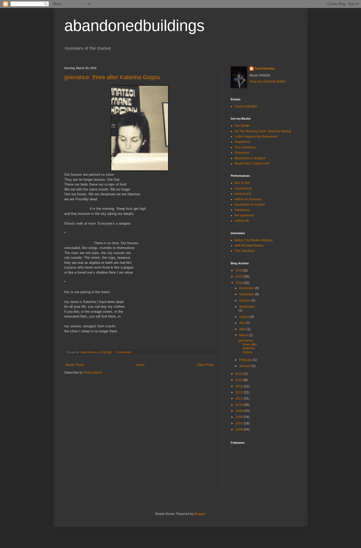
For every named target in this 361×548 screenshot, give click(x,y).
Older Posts (205, 365)
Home (140, 365)
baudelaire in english (250, 204)
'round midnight (246, 106)
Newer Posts (75, 365)
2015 (239, 374)
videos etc (242, 221)
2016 (239, 283)
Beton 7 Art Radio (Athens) (254, 240)
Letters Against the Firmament (256, 136)
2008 (239, 417)
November (247, 294)
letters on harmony (248, 199)
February (246, 360)
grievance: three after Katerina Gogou (112, 77)
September (247, 307)
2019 (239, 270)
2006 (239, 429)
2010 (239, 405)
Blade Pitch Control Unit (252, 163)
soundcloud (243, 188)
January (245, 366)
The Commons (245, 147)
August (244, 317)
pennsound (243, 194)
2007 (239, 423)
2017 (239, 276)
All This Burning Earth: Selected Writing (263, 131)
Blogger (199, 514)
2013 (239, 386)
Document (242, 153)
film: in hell (242, 183)
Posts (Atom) (93, 372)
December (247, 288)
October (245, 300)
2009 (239, 411)
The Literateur (245, 251)
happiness (242, 210)
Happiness (242, 142)
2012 (239, 392)
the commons (244, 215)
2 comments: (124, 352)
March (244, 335)
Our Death (242, 126)
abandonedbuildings (134, 25)
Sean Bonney (265, 68)
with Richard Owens (249, 245)
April (243, 329)
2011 (239, 398)
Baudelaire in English (250, 158)
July (242, 323)
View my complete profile (267, 81)
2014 (239, 380)
